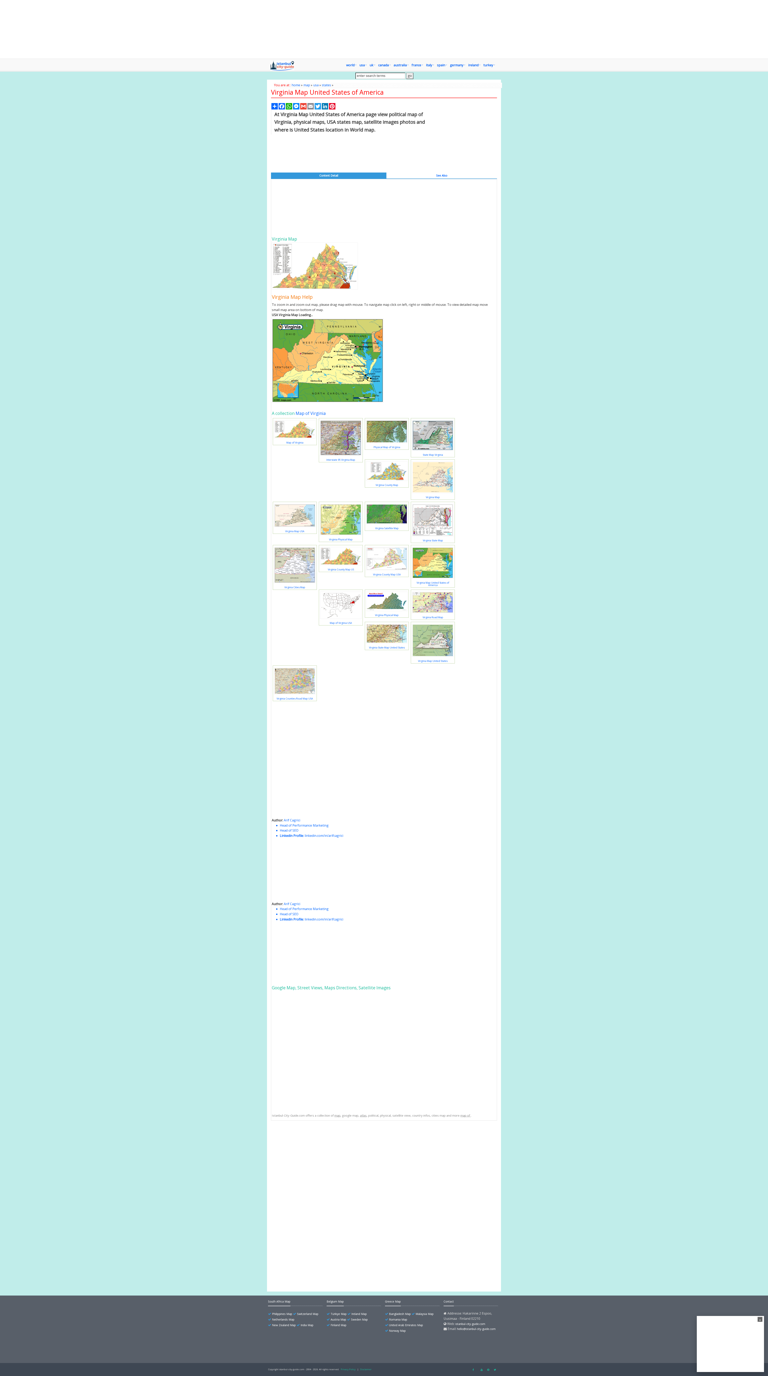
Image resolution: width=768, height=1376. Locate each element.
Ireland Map (359, 1314)
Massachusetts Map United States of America (311, 1194)
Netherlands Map (283, 1319)
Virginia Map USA (294, 531)
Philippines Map (282, 1314)
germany (456, 65)
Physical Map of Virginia (387, 447)
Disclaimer (366, 1369)
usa (316, 85)
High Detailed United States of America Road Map (314, 1222)
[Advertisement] (407, 29)
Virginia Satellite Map (387, 528)
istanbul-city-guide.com (470, 1324)
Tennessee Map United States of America (309, 1187)
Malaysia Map (425, 1314)
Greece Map (393, 1301)
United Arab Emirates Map (406, 1325)
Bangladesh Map (400, 1314)
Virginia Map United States (433, 661)
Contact (449, 1301)
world (350, 65)
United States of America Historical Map (307, 1250)
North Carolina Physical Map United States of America (317, 1208)
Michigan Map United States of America (307, 1201)
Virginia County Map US (341, 569)
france (416, 65)
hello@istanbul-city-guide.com (476, 1329)
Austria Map (338, 1319)
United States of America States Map (306, 1229)
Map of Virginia (311, 413)
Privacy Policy (348, 1369)
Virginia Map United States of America (433, 584)
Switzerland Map (307, 1314)
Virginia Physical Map (341, 539)
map (306, 85)
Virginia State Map (433, 540)
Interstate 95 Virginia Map (340, 460)
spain (441, 65)
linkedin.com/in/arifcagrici (324, 835)
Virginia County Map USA (387, 574)
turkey (488, 65)
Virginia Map (433, 497)
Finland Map (338, 1325)
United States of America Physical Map (307, 1243)
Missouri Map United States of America (307, 1180)
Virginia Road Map (433, 617)
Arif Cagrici (292, 820)
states (326, 85)
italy (429, 65)
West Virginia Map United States (302, 1138)
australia (400, 65)
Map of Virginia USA (341, 623)
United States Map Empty (298, 1271)
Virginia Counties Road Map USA (295, 698)
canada (383, 65)
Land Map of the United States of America (309, 1257)
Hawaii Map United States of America (306, 1173)
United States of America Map (301, 1166)
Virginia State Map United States (387, 647)
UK (371, 65)
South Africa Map (279, 1301)
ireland (473, 65)
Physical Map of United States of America (308, 1159)
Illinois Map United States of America (305, 1215)
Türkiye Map (339, 1314)
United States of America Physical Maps (307, 1236)
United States (290, 1264)
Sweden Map (359, 1319)
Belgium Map (335, 1301)
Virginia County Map (387, 485)
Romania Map (398, 1319)
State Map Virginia (433, 455)
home (296, 85)
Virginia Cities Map (294, 587)
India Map (307, 1325)
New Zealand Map (284, 1325)
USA (362, 65)
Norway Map (397, 1331)
